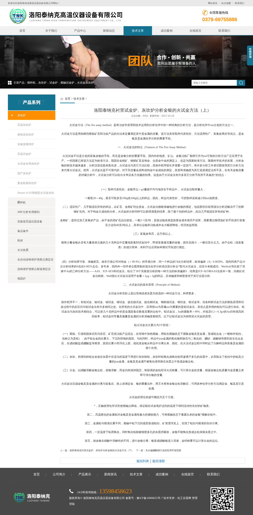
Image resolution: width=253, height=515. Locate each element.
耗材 (20, 240)
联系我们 (239, 3)
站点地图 (226, 3)
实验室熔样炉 (25, 144)
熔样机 (21, 202)
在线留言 (195, 30)
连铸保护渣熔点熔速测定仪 (34, 269)
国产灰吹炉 (24, 173)
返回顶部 (158, 461)
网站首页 (212, 3)
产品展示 (84, 474)
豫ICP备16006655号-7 (150, 498)
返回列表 (142, 461)
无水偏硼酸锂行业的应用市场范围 (163, 450)
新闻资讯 (110, 474)
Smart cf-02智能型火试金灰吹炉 (35, 194)
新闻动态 (109, 30)
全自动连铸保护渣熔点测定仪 (35, 259)
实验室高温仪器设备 (29, 221)
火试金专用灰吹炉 (28, 163)
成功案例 (167, 30)
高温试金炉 (24, 153)
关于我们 (51, 30)
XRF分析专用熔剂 (28, 212)
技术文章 (138, 30)
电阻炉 (21, 278)
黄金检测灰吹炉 (27, 183)
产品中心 (80, 30)
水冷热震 (22, 250)
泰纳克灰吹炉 (25, 134)
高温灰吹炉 (24, 124)
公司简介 (59, 474)
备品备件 (22, 231)
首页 (22, 30)
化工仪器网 (184, 498)
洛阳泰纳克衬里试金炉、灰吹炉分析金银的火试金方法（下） (102, 450)
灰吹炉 (21, 115)
